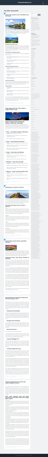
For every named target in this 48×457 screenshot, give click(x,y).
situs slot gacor (33, 117)
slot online (17, 384)
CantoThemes (31, 455)
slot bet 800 (32, 119)
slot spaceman (33, 127)
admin (13, 17)
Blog (31, 80)
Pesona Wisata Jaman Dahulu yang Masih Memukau (15, 241)
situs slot (32, 100)
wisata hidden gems (33, 86)
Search (32, 13)
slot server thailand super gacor (35, 109)
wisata (16, 17)
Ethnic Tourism (33, 81)
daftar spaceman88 (14, 102)
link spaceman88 (18, 181)
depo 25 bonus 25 (33, 115)
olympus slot (33, 111)
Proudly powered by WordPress (19, 455)
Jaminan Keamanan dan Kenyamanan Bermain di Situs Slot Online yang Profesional (35, 45)
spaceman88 (21, 103)
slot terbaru (32, 113)
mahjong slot (33, 121)
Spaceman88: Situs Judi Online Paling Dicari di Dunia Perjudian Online (16, 298)
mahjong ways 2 (33, 107)
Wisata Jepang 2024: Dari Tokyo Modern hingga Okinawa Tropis (15, 109)
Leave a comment (8, 102)
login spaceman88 (15, 103)
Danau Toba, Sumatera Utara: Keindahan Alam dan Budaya (17, 15)
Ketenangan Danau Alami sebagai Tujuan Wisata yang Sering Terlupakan (35, 20)
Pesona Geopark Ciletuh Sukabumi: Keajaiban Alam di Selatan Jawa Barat (35, 41)
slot (31, 82)
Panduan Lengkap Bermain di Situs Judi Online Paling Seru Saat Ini (15, 382)
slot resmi (32, 102)
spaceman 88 (18, 103)
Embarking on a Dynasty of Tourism (14, 187)
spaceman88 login (22, 305)
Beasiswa (16, 243)
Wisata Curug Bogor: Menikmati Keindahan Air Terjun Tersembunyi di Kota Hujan (35, 29)
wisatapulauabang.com (24, 2)
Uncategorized (33, 84)
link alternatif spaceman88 (13, 50)
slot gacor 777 (33, 104)
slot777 (32, 123)
